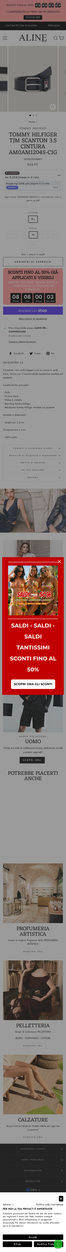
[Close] (59, 561)
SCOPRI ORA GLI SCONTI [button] (33, 684)
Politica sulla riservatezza (49, 1204)
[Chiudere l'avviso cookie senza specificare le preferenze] (61, 1198)
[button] (9, 1204)
